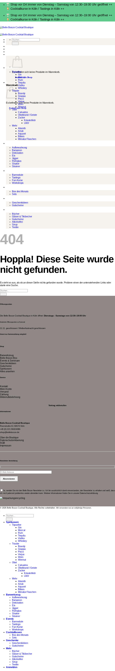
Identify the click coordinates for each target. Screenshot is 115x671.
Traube (15, 543)
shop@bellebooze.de (9, 432)
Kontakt (4, 386)
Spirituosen (6, 368)
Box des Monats (20, 191)
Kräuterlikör (30, 120)
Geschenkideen (20, 202)
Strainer (16, 166)
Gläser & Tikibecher (22, 216)
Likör (26, 123)
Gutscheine (18, 205)
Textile (15, 227)
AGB (2, 443)
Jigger (15, 158)
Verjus (21, 101)
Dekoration (17, 153)
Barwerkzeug (13, 143)
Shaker (15, 163)
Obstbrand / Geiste (27, 115)
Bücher (15, 214)
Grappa (22, 96)
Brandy (21, 93)
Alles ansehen (7, 371)
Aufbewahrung (19, 147)
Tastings (16, 177)
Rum (20, 80)
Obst (14, 109)
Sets (14, 194)
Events (10, 170)
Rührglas (16, 161)
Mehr (14, 125)
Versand (4, 391)
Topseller (16, 72)
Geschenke (12, 198)
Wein (20, 104)
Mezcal (21, 77)
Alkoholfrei (17, 222)
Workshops (18, 183)
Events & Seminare (10, 360)
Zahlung (4, 394)
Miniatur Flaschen (27, 139)
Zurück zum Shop (17, 108)
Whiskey (22, 88)
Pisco (21, 98)
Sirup (14, 224)
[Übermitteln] (15, 43)
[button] (6, 54)
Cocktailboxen (14, 187)
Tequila (21, 82)
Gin (20, 74)
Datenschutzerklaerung (12, 440)
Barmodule (17, 175)
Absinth (22, 128)
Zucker (21, 117)
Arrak (20, 131)
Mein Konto (6, 389)
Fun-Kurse (17, 180)
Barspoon (17, 150)
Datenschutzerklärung (89, 493)
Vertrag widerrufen (57, 405)
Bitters (21, 136)
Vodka (21, 85)
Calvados (23, 112)
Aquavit (22, 133)
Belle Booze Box (8, 358)
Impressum (5, 445)
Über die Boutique (9, 437)
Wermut (22, 107)
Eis (13, 155)
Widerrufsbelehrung (10, 397)
